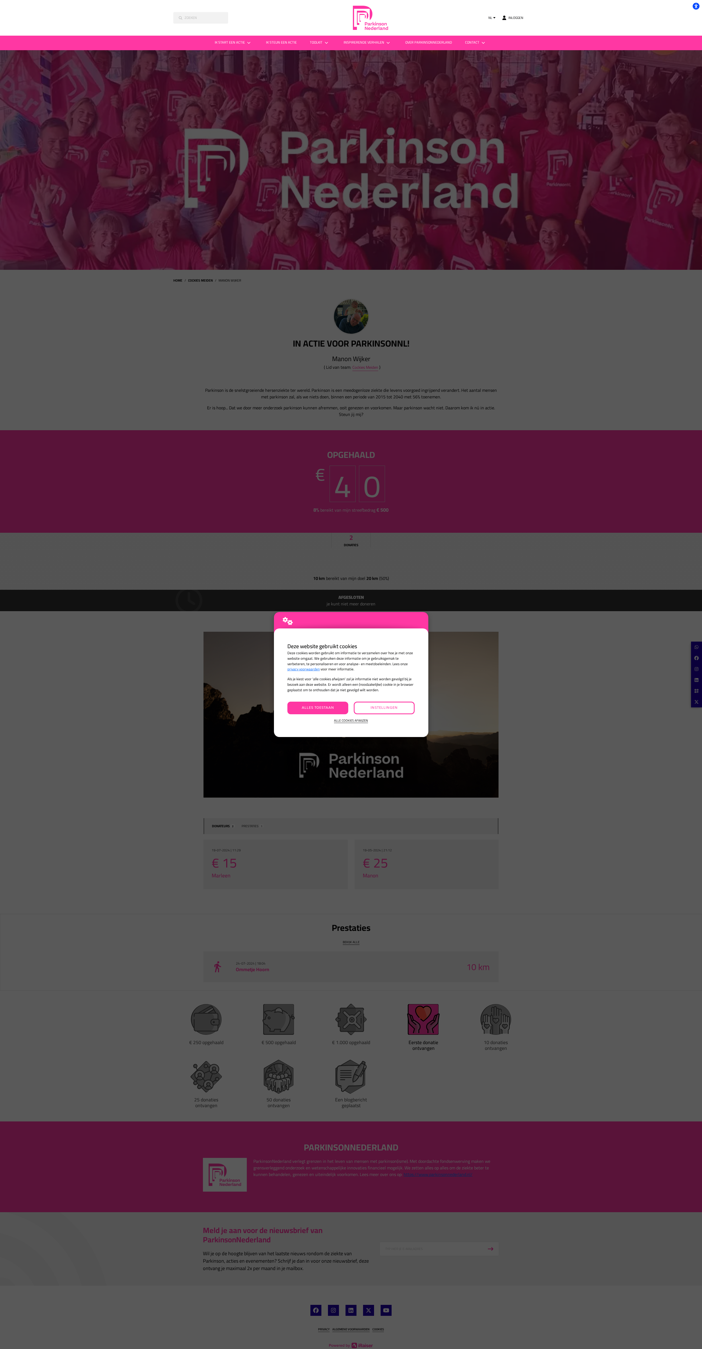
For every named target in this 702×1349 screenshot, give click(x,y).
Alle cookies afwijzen (351, 720)
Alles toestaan (318, 707)
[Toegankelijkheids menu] (696, 6)
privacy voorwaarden (303, 669)
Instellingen (384, 707)
